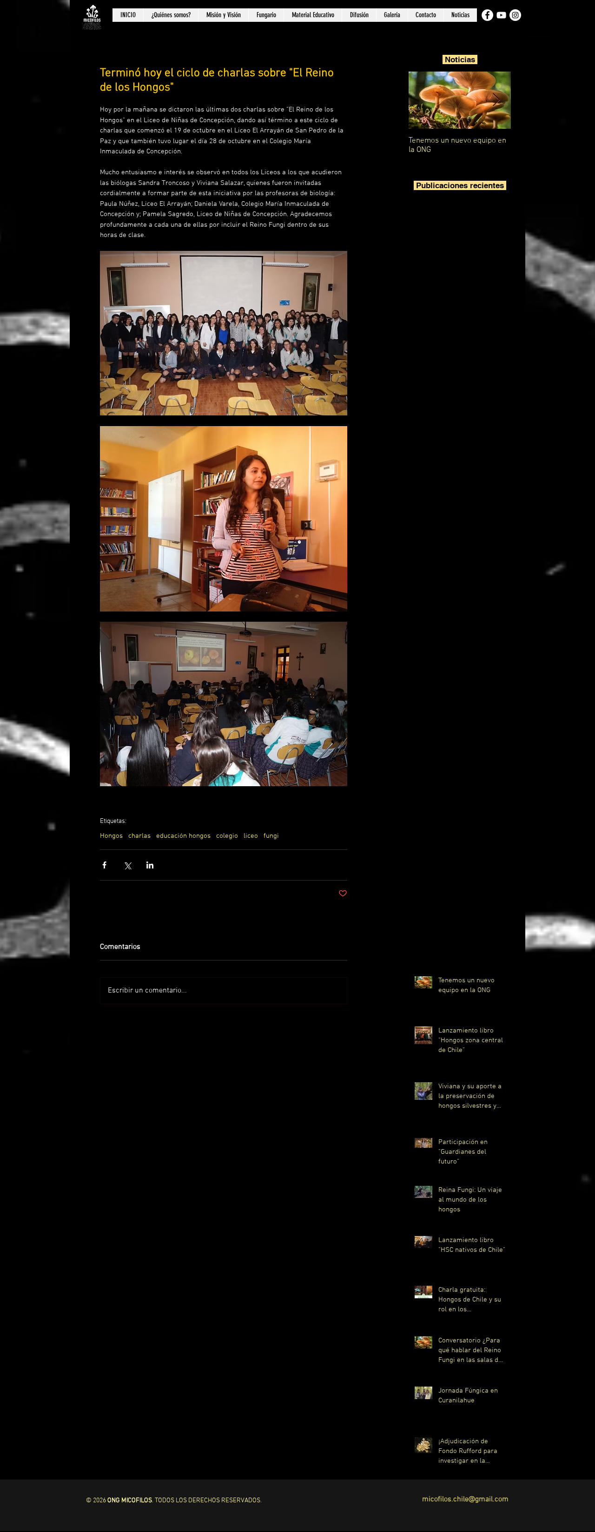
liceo (251, 836)
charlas (139, 836)
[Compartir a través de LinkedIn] (149, 865)
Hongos (111, 836)
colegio (227, 836)
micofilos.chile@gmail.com (465, 1499)
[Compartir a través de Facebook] (104, 865)
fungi (271, 836)
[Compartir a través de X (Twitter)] (127, 865)
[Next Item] (496, 100)
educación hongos (183, 836)
